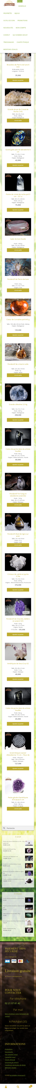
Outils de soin (9, 20)
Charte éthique (23, 42)
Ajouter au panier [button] (18, 80)
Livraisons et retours (12, 1062)
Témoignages (8, 42)
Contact (6, 35)
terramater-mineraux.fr (17, 1075)
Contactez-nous (10, 1057)
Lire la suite (18, 120)
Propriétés (7, 13)
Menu (20, 1)
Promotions (22, 20)
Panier (28, 1085)
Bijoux (17, 13)
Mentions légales (10, 49)
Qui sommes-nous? (20, 35)
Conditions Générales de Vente (15, 1065)
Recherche (18, 1087)
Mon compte (21, 28)
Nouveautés (8, 28)
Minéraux (22, 6)
